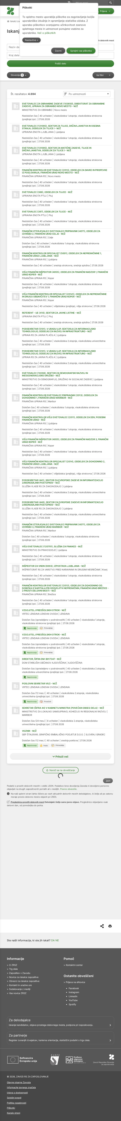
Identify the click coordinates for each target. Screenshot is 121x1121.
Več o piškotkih (46, 32)
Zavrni (58, 51)
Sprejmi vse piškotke (81, 51)
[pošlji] (10, 110)
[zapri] (16, 33)
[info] (3, 33)
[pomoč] (10, 33)
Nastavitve (31, 40)
